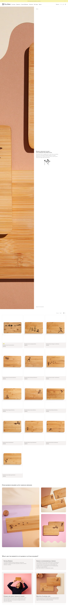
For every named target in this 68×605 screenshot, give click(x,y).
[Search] (61, 4)
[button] (61, 313)
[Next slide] (65, 1)
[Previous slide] (2, 1)
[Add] (21, 341)
